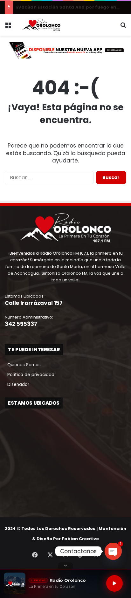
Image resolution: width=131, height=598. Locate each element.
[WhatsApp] (96, 554)
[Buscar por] (123, 27)
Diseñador (17, 384)
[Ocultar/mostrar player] (65, 565)
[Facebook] (35, 554)
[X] (50, 554)
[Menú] (8, 27)
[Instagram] (65, 554)
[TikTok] (80, 554)
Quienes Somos (23, 365)
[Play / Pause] (114, 583)
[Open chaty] (113, 551)
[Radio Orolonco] (41, 24)
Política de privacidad (29, 375)
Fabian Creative (80, 539)
